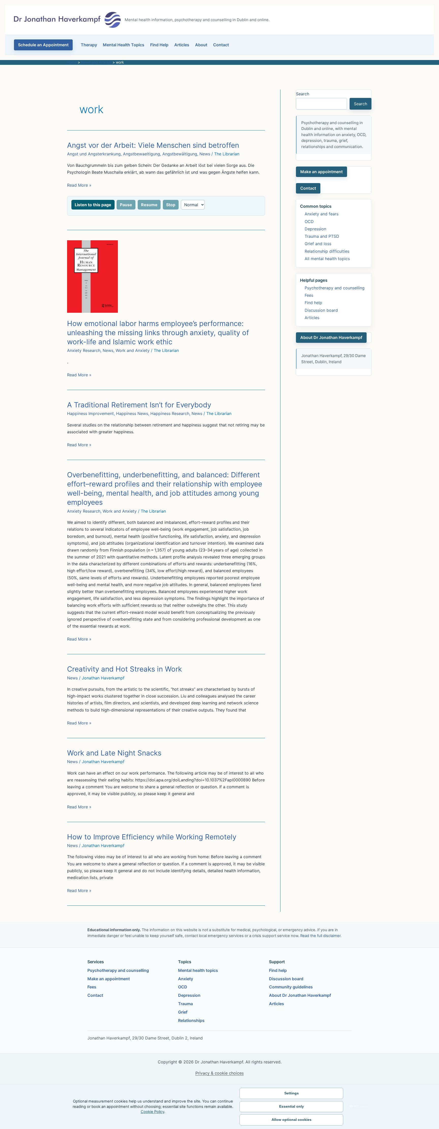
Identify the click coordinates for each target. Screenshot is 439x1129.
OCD (309, 221)
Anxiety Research (83, 350)
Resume (149, 204)
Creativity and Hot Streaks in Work (124, 669)
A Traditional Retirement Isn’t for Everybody (139, 404)
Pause (126, 204)
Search (302, 93)
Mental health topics (198, 970)
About (201, 44)
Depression (315, 228)
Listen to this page (93, 204)
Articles (181, 44)
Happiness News (132, 413)
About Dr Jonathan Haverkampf (331, 337)
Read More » (79, 185)
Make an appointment (321, 171)
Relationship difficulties (327, 251)
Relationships (191, 1020)
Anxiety (185, 978)
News (204, 153)
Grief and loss (318, 243)
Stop (170, 204)
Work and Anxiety (133, 350)
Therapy (89, 44)
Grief (182, 1012)
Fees (309, 295)
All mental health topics (327, 258)
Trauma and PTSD (322, 236)
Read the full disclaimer (320, 935)
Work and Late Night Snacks (114, 753)
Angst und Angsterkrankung (94, 153)
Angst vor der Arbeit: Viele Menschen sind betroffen (153, 145)
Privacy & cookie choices (219, 1073)
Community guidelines (291, 986)
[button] (43, 44)
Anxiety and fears (321, 213)
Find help (313, 302)
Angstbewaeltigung (141, 153)
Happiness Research (169, 413)
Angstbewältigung (179, 153)
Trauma (185, 1003)
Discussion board (321, 310)
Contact (221, 44)
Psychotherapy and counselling (335, 287)
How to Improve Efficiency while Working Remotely (151, 837)
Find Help (159, 44)
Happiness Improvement (90, 413)
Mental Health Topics (123, 44)
